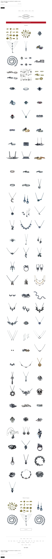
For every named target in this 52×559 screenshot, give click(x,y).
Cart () (33, 10)
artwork (33, 542)
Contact (29, 10)
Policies (23, 10)
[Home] (26, 16)
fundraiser (19, 542)
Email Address (3, 4)
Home (21, 538)
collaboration (27, 542)
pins (30, 542)
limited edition (23, 542)
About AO (26, 10)
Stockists (29, 544)
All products (26, 529)
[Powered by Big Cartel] (26, 547)
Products (19, 10)
